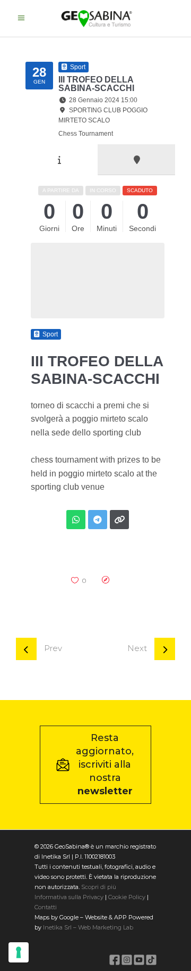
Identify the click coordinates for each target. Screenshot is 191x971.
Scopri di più (98, 887)
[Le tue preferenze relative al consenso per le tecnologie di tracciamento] (18, 952)
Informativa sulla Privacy (68, 897)
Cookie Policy (126, 897)
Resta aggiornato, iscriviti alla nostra (105, 764)
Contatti (45, 907)
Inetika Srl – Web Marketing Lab (88, 927)
